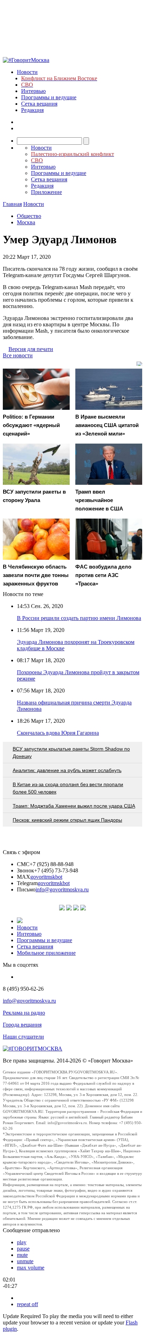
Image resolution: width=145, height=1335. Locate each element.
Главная (12, 204)
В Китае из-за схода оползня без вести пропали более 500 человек (68, 788)
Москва (26, 222)
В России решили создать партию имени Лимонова (79, 618)
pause (23, 1249)
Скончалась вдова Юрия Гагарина (58, 733)
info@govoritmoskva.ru (62, 889)
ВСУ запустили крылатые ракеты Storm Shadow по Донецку (71, 752)
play (21, 1242)
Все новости (18, 355)
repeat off (27, 1304)
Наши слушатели (23, 1037)
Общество (29, 216)
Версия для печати (30, 349)
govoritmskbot (46, 877)
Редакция (32, 110)
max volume (30, 1268)
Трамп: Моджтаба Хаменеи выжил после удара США (74, 806)
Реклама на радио (24, 1013)
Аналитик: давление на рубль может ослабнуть (67, 770)
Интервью (33, 91)
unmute (25, 1261)
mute (22, 1255)
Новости (27, 72)
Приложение (46, 192)
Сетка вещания (39, 104)
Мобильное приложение (46, 953)
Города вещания (22, 1025)
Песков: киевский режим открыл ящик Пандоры (67, 820)
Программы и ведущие (48, 97)
